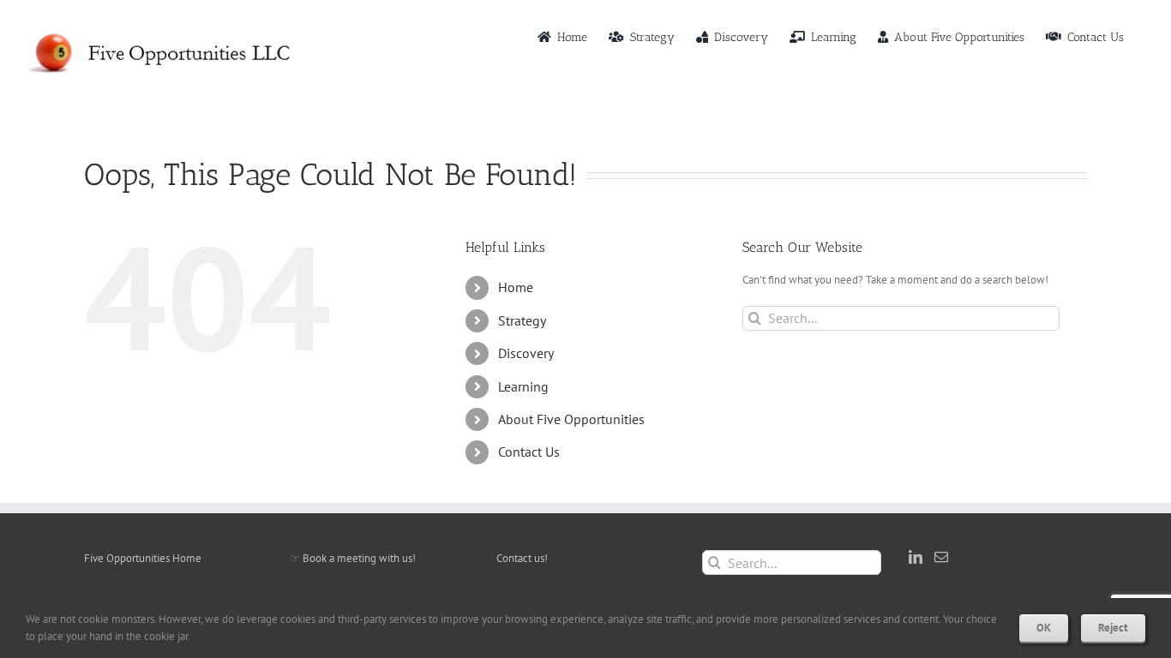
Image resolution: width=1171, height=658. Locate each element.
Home (515, 287)
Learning (523, 386)
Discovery (526, 353)
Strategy (522, 320)
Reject (1113, 627)
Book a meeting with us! (359, 558)
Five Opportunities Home (142, 558)
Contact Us (529, 451)
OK (1043, 627)
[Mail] (941, 557)
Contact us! (522, 558)
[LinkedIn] (915, 557)
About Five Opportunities (571, 419)
